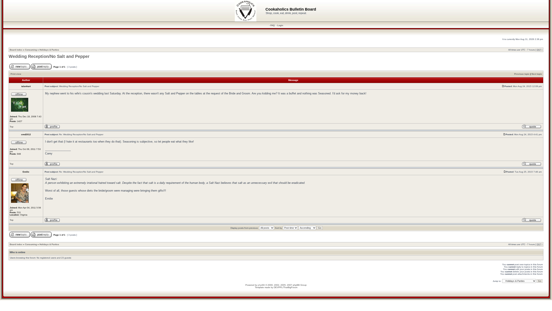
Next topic (537, 74)
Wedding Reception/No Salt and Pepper (49, 56)
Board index (16, 50)
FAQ (272, 25)
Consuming (31, 50)
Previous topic (522, 74)
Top (11, 126)
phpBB (261, 285)
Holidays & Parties (49, 50)
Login (280, 25)
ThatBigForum (290, 287)
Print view (16, 74)
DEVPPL (278, 287)
